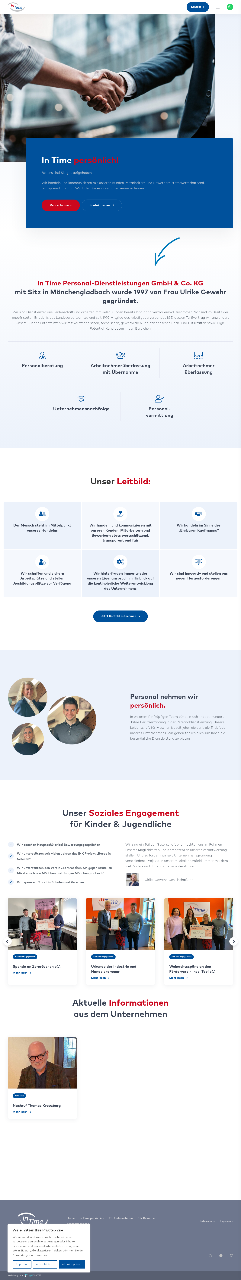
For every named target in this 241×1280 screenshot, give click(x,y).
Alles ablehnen (45, 1264)
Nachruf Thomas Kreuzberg (37, 1105)
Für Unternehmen (121, 1218)
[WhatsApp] (230, 7)
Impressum (226, 1221)
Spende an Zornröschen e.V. (36, 966)
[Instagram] (231, 1256)
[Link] (16, 7)
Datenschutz (207, 1221)
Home (71, 1218)
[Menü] (218, 7)
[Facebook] (221, 1255)
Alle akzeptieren (72, 1264)
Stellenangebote (78, 1224)
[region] (49, 1248)
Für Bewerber (147, 1218)
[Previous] (7, 941)
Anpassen (22, 1264)
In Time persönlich (92, 1218)
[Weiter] (233, 941)
